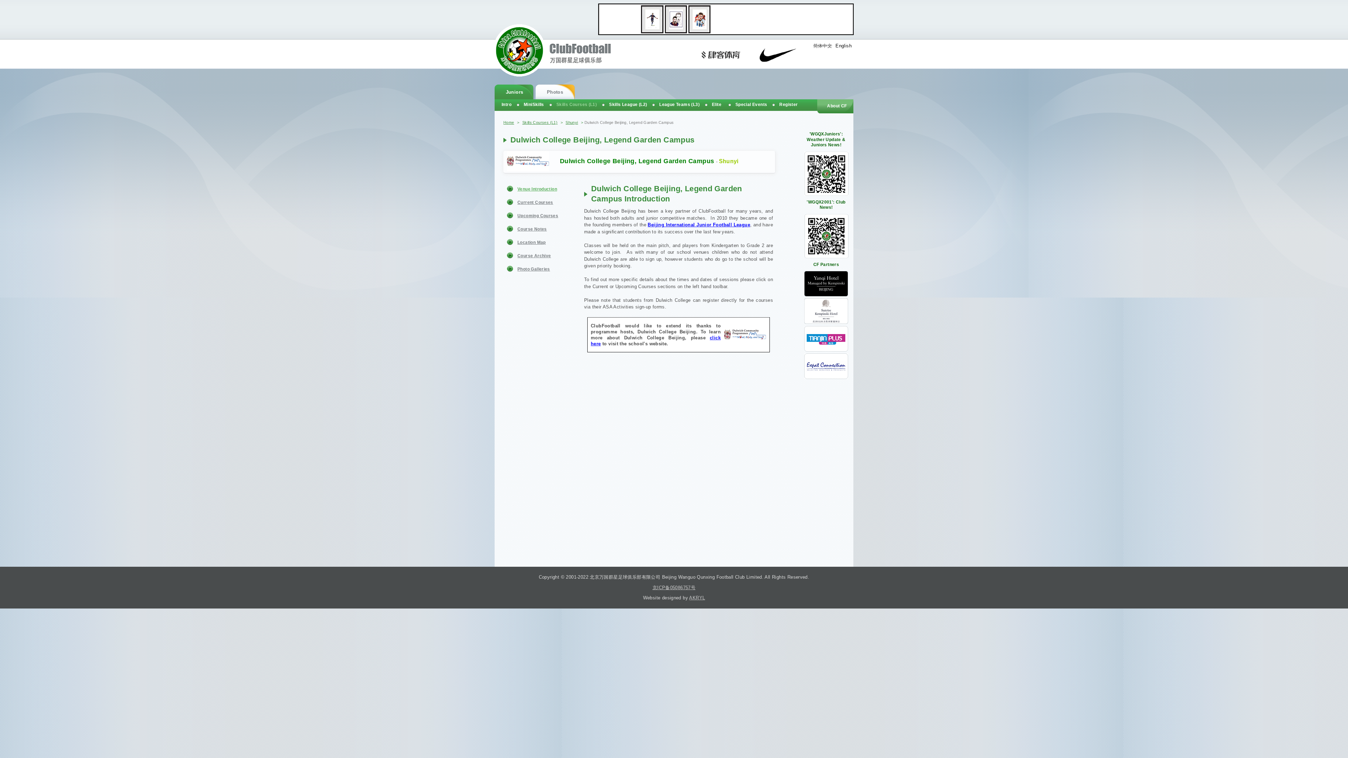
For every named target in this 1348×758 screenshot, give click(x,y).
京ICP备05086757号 (674, 587)
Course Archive (534, 255)
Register (788, 104)
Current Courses (535, 202)
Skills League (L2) (628, 104)
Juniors (514, 92)
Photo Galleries (533, 269)
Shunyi (572, 122)
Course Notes (532, 229)
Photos (555, 92)
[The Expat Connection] (826, 377)
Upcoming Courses (537, 215)
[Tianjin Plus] (826, 350)
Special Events (751, 104)
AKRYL (697, 597)
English (843, 45)
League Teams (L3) (679, 104)
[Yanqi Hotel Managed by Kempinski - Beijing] (826, 295)
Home (508, 122)
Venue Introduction (537, 189)
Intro (506, 104)
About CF (837, 106)
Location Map (531, 242)
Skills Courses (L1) (539, 122)
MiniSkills (534, 104)
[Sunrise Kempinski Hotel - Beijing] (826, 322)
